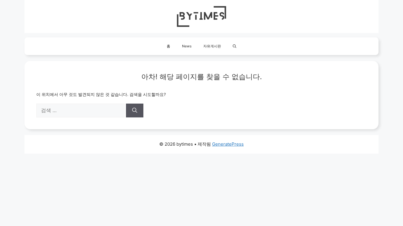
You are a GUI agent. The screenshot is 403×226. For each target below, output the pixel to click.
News (186, 46)
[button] (234, 46)
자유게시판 (212, 46)
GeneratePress (228, 144)
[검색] (134, 111)
